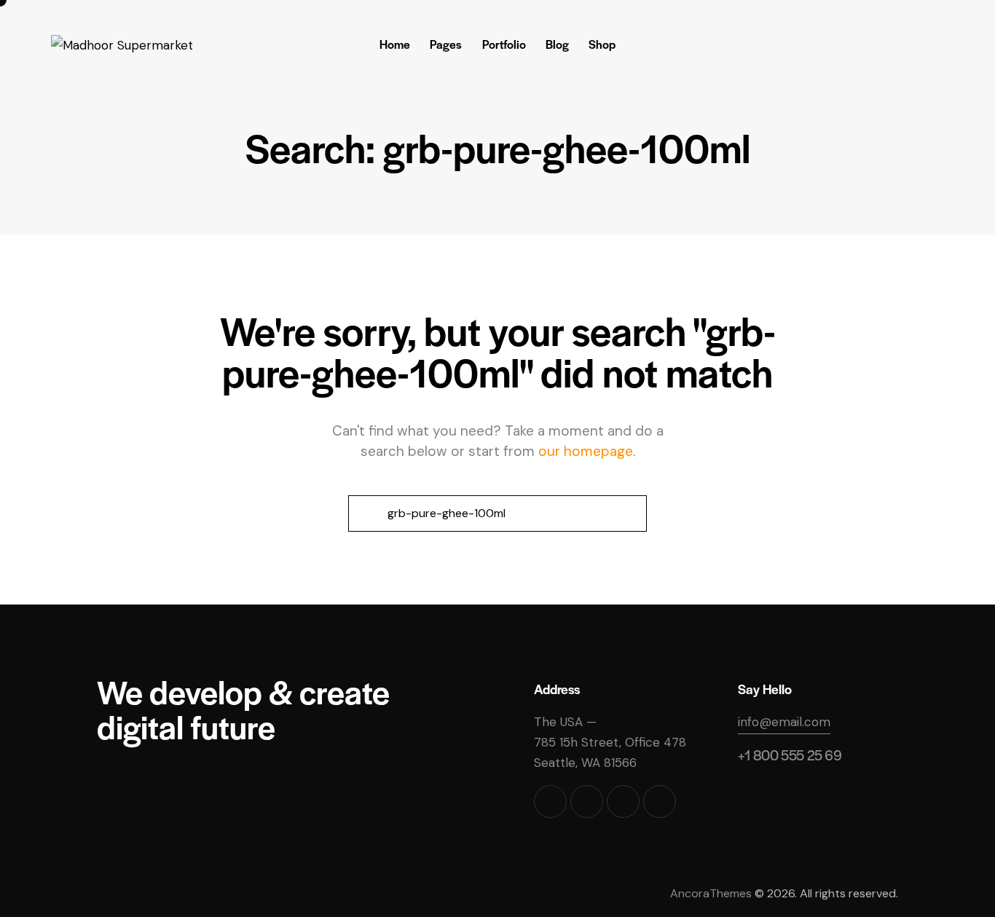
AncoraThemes (711, 893)
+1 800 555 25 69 (790, 755)
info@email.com (784, 722)
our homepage (585, 451)
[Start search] (366, 513)
